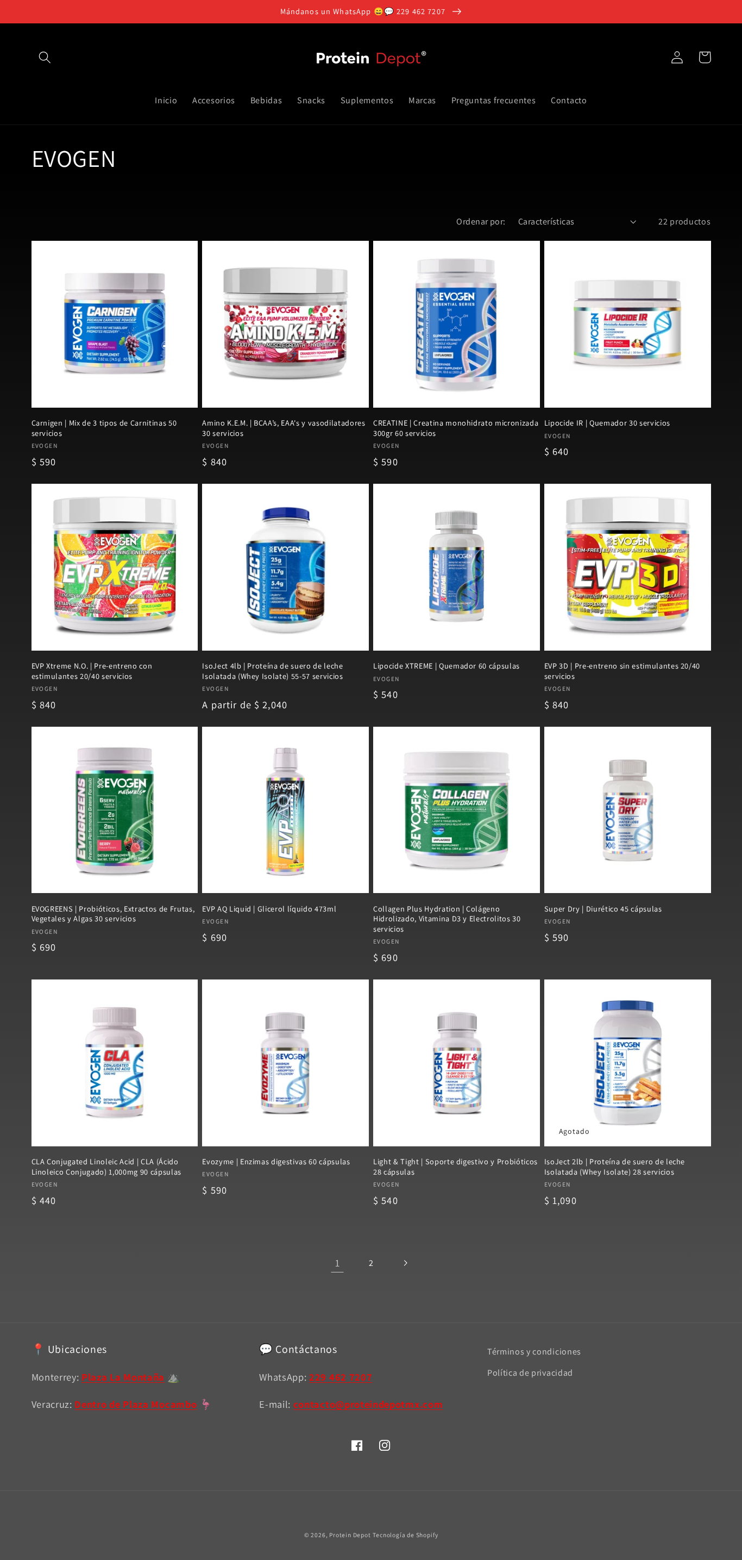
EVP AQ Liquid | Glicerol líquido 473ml (269, 909)
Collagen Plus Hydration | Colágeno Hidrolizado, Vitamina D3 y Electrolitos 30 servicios (447, 919)
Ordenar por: (481, 221)
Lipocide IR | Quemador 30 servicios (607, 423)
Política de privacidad (530, 1372)
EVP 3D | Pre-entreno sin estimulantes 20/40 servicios (622, 671)
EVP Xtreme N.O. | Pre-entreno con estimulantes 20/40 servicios (92, 671)
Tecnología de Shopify (405, 1535)
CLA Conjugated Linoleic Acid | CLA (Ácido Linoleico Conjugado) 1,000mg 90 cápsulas (106, 1167)
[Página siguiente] (405, 1263)
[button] (45, 57)
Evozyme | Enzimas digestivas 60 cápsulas (276, 1161)
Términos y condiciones (534, 1351)
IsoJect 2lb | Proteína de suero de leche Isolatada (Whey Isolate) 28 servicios (614, 1167)
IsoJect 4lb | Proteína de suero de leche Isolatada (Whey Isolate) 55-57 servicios (272, 671)
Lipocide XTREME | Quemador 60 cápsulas (446, 666)
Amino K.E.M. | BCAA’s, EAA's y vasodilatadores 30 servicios (283, 428)
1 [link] (337, 1262)
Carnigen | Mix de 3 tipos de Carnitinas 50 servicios (104, 428)
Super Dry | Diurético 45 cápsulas (603, 909)
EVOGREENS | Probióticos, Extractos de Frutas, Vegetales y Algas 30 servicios (113, 914)
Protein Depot (349, 1535)
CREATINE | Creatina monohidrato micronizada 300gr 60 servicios (455, 428)
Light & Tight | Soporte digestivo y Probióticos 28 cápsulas (455, 1167)
